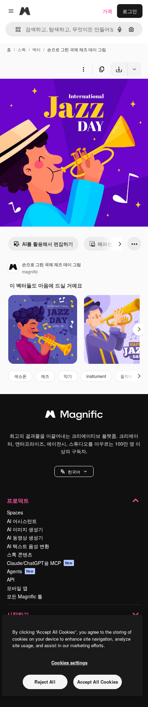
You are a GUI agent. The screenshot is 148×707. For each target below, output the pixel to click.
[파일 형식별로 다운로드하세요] (134, 69)
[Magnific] (74, 416)
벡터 (36, 49)
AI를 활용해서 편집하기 (47, 243)
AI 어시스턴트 (22, 521)
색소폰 (20, 376)
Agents (20, 571)
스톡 (22, 49)
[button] (74, 471)
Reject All (44, 681)
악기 (68, 376)
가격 (107, 11)
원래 (39, 92)
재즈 (45, 376)
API (10, 579)
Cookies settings (69, 662)
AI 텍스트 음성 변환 (28, 546)
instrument (96, 376)
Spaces (15, 512)
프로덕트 (18, 500)
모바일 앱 (17, 588)
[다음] (120, 244)
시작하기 (18, 614)
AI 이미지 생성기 (25, 529)
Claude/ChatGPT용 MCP (40, 562)
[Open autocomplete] (15, 29)
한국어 (74, 472)
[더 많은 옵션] (83, 69)
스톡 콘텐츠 (19, 554)
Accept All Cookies (97, 681)
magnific (30, 271)
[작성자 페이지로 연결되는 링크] (13, 268)
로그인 (130, 11)
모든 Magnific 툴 (24, 596)
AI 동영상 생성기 (25, 537)
